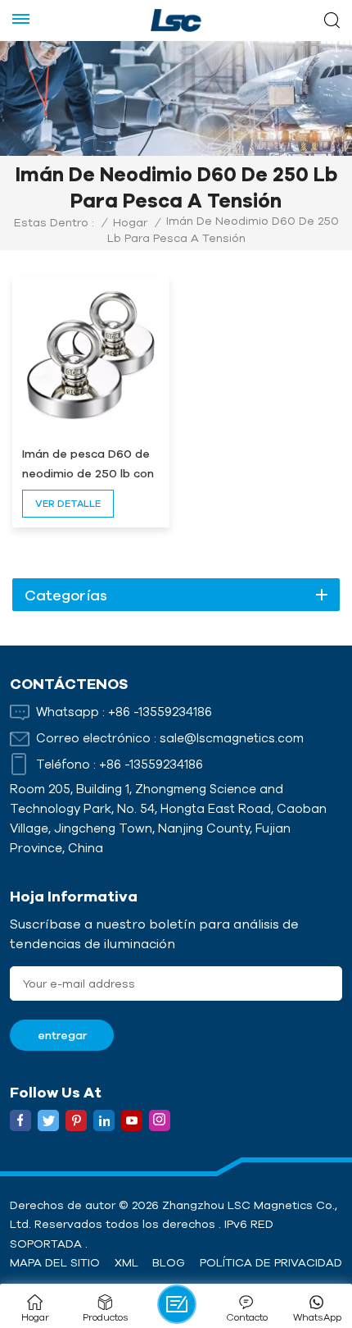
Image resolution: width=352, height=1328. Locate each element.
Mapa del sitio (55, 1262)
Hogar (130, 222)
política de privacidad (271, 1262)
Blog (168, 1262)
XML (126, 1262)
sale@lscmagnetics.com (232, 738)
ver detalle (68, 503)
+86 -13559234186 (160, 712)
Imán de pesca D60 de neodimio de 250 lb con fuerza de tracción (88, 465)
